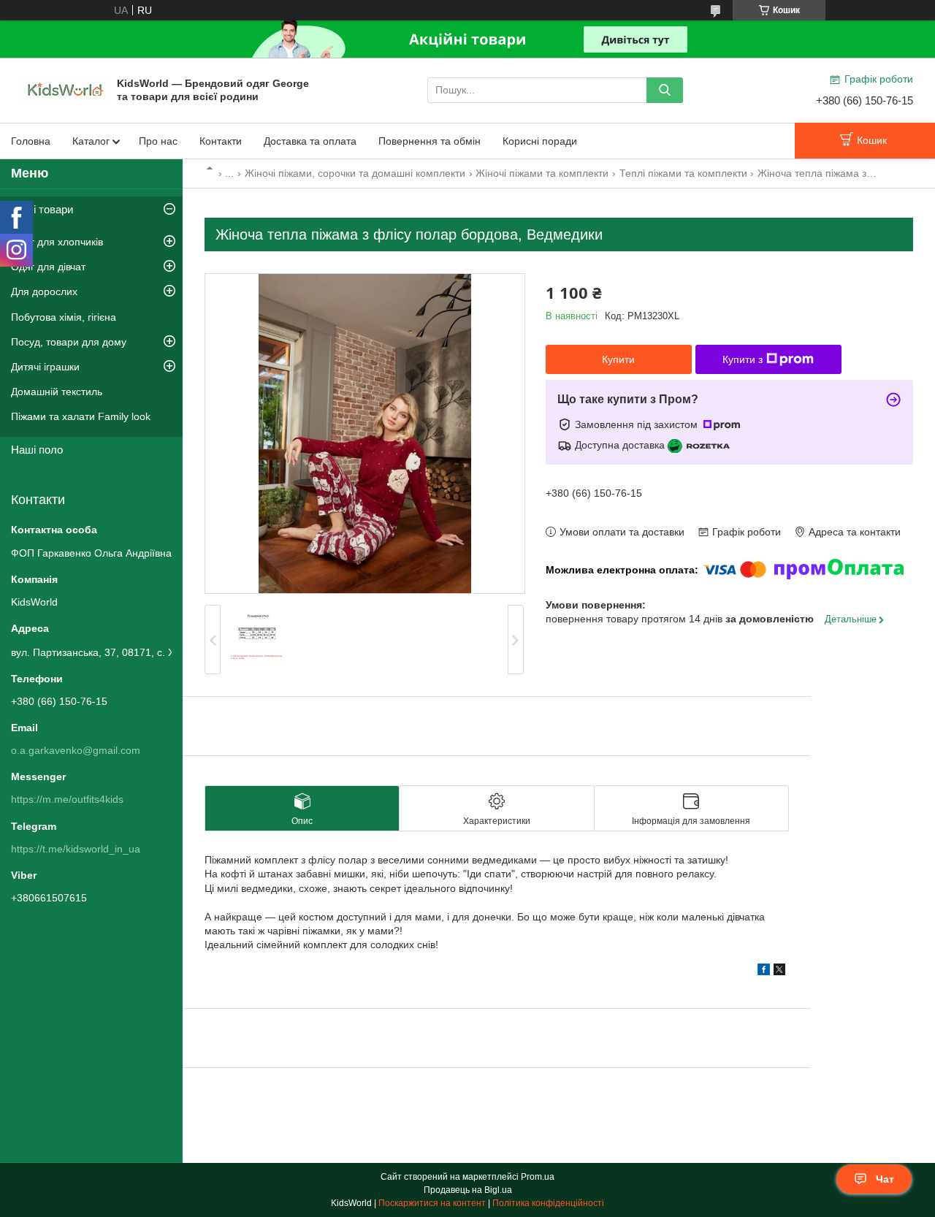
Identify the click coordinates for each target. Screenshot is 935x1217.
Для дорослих (44, 291)
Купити (618, 359)
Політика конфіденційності (548, 1203)
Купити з (742, 359)
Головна (30, 141)
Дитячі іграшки (45, 367)
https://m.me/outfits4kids (67, 799)
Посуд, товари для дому (68, 342)
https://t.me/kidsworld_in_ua (75, 849)
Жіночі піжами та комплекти (542, 173)
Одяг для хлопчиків (57, 242)
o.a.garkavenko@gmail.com (75, 750)
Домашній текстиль (56, 391)
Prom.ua (537, 1177)
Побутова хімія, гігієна (63, 317)
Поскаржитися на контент (432, 1203)
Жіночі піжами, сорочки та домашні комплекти (355, 173)
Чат (885, 1179)
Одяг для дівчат (48, 266)
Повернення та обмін (429, 141)
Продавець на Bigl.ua (468, 1190)
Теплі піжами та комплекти (683, 173)
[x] (779, 971)
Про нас (158, 141)
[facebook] (763, 971)
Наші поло (37, 449)
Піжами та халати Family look (80, 416)
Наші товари (42, 209)
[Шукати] (664, 90)
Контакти (220, 141)
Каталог (91, 141)
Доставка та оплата (310, 141)
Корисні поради (540, 141)
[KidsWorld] (66, 89)
